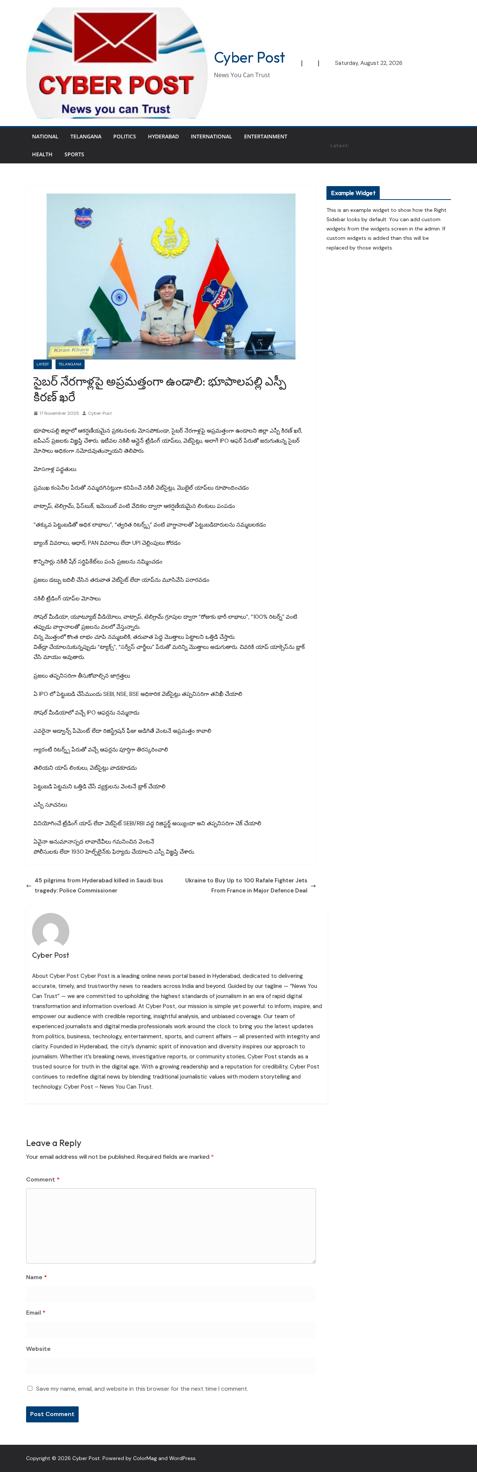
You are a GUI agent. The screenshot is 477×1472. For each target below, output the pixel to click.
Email (35, 1312)
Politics (124, 136)
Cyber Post (249, 57)
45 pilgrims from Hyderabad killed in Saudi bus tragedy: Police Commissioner (99, 885)
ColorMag (145, 1458)
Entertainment (265, 136)
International (211, 136)
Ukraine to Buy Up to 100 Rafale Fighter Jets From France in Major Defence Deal (246, 885)
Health (42, 154)
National (45, 136)
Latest (43, 364)
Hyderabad (163, 136)
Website (38, 1349)
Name (36, 1277)
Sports (74, 154)
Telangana (85, 136)
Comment (43, 1179)
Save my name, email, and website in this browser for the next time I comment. (142, 1389)
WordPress (182, 1458)
